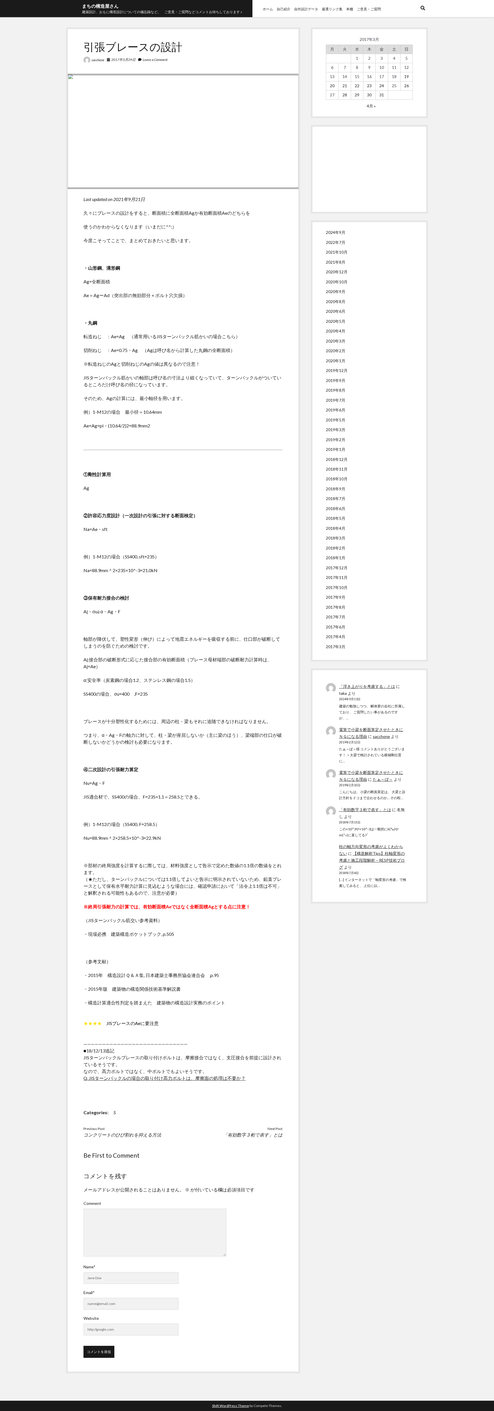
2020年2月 (335, 350)
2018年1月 (335, 557)
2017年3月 (335, 646)
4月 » (371, 106)
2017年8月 (335, 607)
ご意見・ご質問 (369, 9)
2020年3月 (335, 341)
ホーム (268, 9)
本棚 (349, 9)
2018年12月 (337, 459)
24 (381, 85)
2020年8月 (335, 301)
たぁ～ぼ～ (383, 779)
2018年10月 (337, 478)
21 (344, 85)
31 (381, 94)
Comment (92, 1203)
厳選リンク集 (332, 9)
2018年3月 (335, 538)
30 (369, 94)
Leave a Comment (155, 59)
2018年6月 (335, 508)
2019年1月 (335, 449)
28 (344, 94)
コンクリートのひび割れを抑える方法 (122, 1134)
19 (406, 76)
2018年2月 (335, 548)
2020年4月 (335, 331)
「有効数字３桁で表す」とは (252, 1134)
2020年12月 (337, 271)
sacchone (97, 60)
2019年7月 (335, 400)
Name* (89, 1266)
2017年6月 (335, 626)
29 (357, 94)
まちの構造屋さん (100, 6)
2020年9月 (335, 291)
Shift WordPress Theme (230, 1406)
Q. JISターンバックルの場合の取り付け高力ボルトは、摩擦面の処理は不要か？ (164, 1078)
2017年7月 (335, 616)
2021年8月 (335, 262)
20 (332, 85)
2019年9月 (335, 380)
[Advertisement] (369, 169)
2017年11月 (337, 577)
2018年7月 (335, 498)
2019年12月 (337, 370)
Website (91, 1318)
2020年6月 (335, 311)
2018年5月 (335, 518)
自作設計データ (306, 9)
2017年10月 (337, 587)
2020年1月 (335, 360)
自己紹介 (283, 9)
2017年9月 (335, 597)
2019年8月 (335, 390)
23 (369, 85)
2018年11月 (337, 469)
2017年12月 (337, 567)
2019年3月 (335, 429)
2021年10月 (337, 252)
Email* (89, 1292)
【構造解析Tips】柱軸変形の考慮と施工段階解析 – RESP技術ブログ (372, 860)
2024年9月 (335, 232)
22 (357, 85)
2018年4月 (335, 528)
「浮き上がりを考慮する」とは (367, 686)
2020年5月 (335, 321)
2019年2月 (335, 439)
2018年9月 (335, 488)
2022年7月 (335, 242)
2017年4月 (335, 636)
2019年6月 (335, 409)
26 (406, 85)
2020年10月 (337, 281)
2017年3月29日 (123, 59)
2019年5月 (335, 419)
